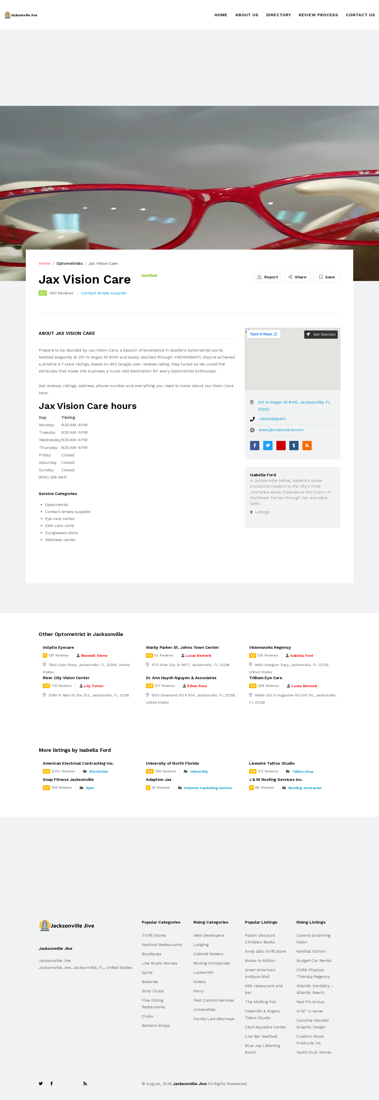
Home (221, 14)
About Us (246, 14)
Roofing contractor (305, 788)
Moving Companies (211, 963)
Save (329, 277)
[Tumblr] (294, 445)
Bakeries (150, 981)
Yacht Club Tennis (313, 1052)
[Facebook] (254, 445)
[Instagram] (74, 1083)
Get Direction (324, 334)
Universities (204, 1009)
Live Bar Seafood (261, 1036)
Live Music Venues (159, 963)
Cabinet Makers (208, 953)
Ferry (198, 990)
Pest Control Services (213, 1000)
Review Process (318, 14)
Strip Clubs (152, 990)
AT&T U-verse (309, 1011)
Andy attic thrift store (265, 951)
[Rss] (85, 1083)
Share (300, 277)
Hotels (199, 981)
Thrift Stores (154, 935)
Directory (278, 14)
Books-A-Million (260, 960)
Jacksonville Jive (190, 1083)
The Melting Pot (260, 1001)
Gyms (147, 972)
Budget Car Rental (314, 960)
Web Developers (208, 935)
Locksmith (203, 972)
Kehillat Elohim (311, 951)
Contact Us (360, 14)
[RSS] (307, 445)
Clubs (147, 1016)
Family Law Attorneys (213, 1018)
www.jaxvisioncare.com (281, 429)
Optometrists (69, 263)
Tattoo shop (302, 771)
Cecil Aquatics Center (265, 1027)
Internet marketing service (208, 788)
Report (270, 277)
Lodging (201, 944)
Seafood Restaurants (162, 944)
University (199, 771)
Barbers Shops (156, 1025)
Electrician (98, 771)
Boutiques (151, 953)
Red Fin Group (310, 1001)
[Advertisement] (154, 68)
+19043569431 (272, 418)
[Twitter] (268, 445)
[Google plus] (281, 445)
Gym (90, 788)
